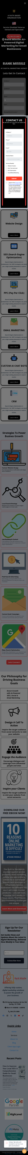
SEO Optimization (12, 170)
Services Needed (10, 163)
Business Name (9, 155)
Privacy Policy (18, 182)
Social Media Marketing (13, 172)
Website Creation (12, 166)
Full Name (8, 132)
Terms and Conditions (14, 184)
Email (7, 148)
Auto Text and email (12, 168)
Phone (8, 140)
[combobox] (7, 144)
